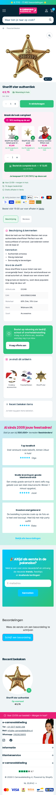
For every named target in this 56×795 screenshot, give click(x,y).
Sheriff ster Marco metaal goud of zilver (12, 142)
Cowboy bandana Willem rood (44, 142)
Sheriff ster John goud (28, 142)
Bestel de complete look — (30, 167)
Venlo (41, 208)
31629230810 (19, 734)
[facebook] (11, 740)
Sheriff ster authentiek (17, 697)
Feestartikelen (13, 28)
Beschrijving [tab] (10, 219)
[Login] (46, 10)
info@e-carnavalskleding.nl (20, 730)
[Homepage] (3, 28)
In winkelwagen (37, 103)
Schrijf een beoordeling (18, 637)
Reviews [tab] (26, 219)
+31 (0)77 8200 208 (16, 727)
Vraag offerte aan (17, 345)
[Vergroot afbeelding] (49, 35)
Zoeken (50, 20)
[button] (15, 103)
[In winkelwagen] (16, 138)
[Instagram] (3, 740)
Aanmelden (28, 592)
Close (28, 747)
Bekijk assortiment (4, 10)
